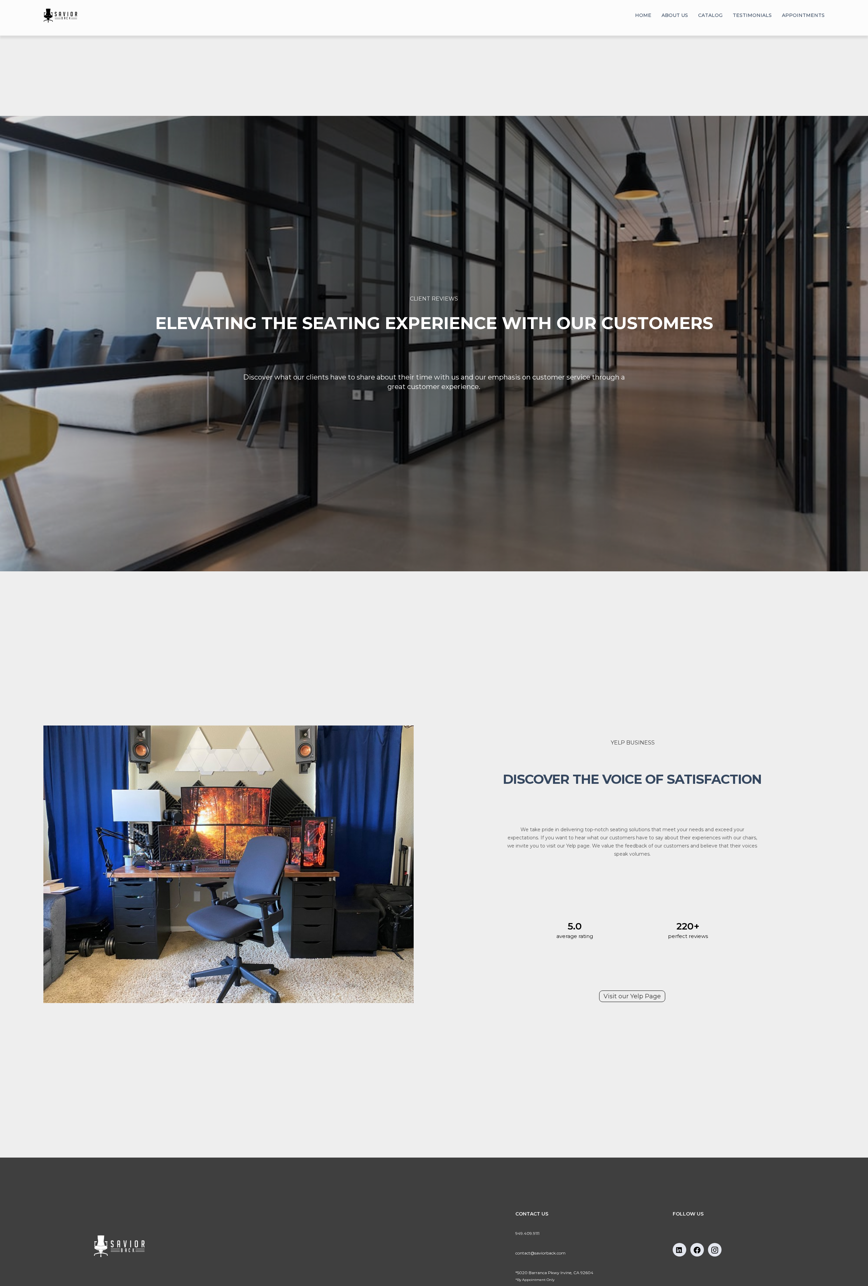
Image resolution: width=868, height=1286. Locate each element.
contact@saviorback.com (540, 1253)
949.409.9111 (527, 1233)
